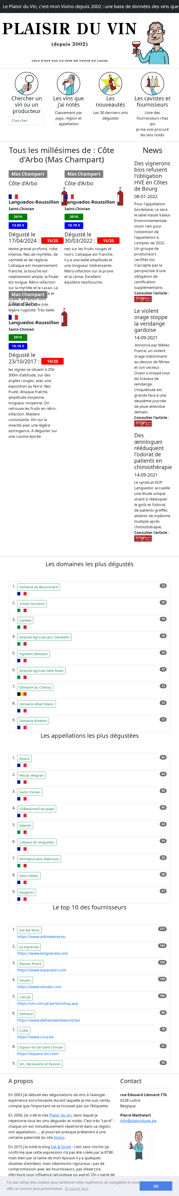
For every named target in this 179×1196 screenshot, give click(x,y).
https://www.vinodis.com (39, 986)
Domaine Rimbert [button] (33, 721)
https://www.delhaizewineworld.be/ (48, 1020)
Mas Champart (27, 174)
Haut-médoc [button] (28, 875)
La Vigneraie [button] (29, 947)
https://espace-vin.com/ (38, 1053)
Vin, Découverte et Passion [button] (40, 1064)
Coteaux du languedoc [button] (37, 842)
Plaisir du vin (60, 1115)
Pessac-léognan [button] (31, 775)
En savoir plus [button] (76, 1189)
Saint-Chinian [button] (30, 792)
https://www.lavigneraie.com (42, 953)
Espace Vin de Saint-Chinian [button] (41, 1047)
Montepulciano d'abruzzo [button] (39, 859)
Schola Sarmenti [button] (32, 603)
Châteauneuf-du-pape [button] (36, 809)
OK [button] (156, 1186)
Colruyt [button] (25, 997)
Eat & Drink (61, 1146)
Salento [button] (25, 825)
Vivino (59, 1137)
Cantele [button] (25, 620)
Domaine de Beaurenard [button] (38, 587)
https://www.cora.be (35, 1036)
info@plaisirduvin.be (138, 1120)
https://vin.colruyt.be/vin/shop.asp (47, 1003)
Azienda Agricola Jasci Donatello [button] (44, 637)
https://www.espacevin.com (41, 970)
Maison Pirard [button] (30, 963)
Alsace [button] (24, 758)
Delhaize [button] (26, 1014)
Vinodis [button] (25, 980)
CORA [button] (23, 1030)
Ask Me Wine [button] (29, 930)
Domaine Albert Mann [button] (36, 704)
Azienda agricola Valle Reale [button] (41, 670)
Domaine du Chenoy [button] (35, 687)
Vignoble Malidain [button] (33, 654)
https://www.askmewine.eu (41, 936)
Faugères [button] (26, 892)
